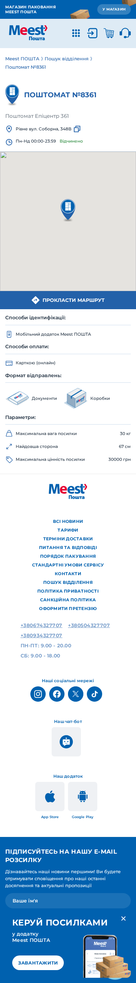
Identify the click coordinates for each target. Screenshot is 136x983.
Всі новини (68, 521)
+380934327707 (41, 635)
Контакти (68, 573)
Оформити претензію (68, 608)
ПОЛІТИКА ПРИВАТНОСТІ (68, 591)
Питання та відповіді (68, 547)
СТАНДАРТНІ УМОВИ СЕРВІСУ (68, 564)
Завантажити (38, 963)
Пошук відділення (68, 582)
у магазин (114, 9)
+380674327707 (41, 625)
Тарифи (68, 530)
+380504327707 (89, 625)
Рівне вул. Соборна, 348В (43, 128)
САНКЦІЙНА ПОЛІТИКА (68, 599)
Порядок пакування (68, 556)
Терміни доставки (68, 538)
